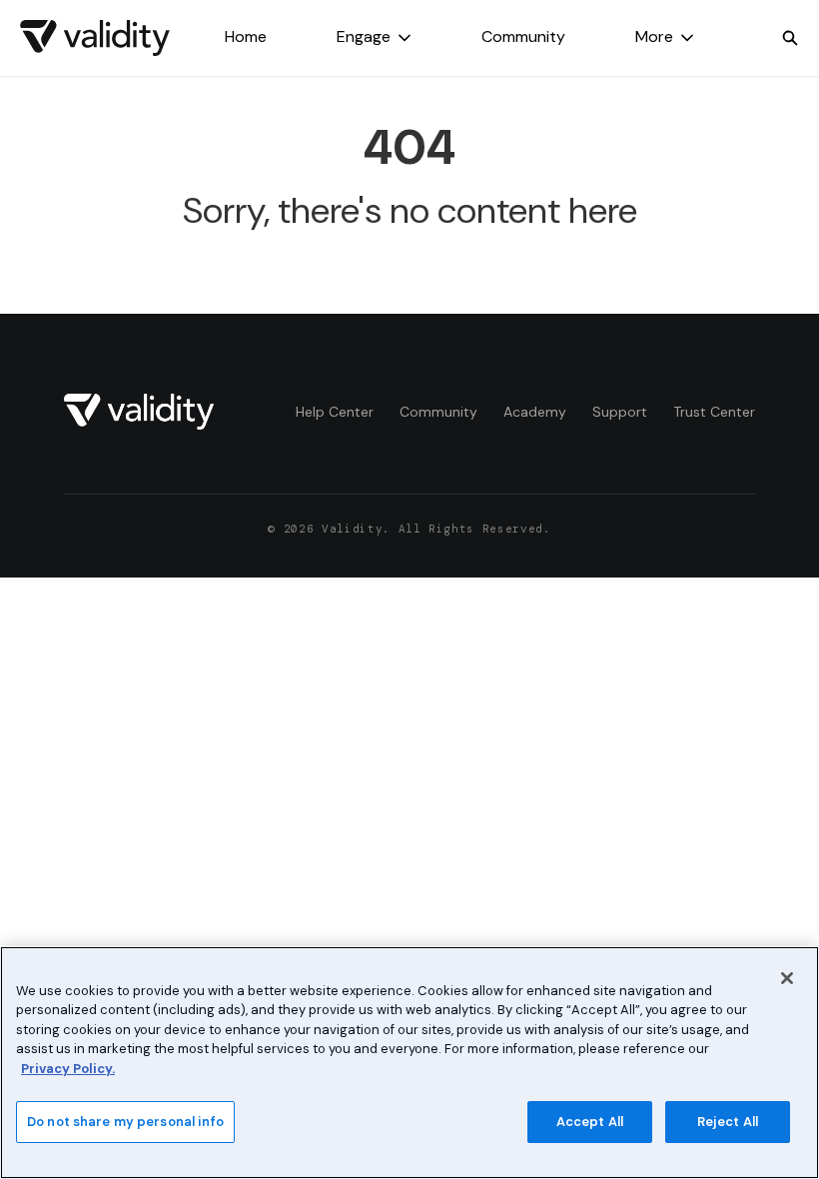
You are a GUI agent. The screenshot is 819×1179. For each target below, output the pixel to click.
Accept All (589, 1121)
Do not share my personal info (125, 1121)
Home (246, 36)
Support (619, 412)
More (654, 36)
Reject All (727, 1121)
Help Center (335, 412)
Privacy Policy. (68, 1068)
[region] (409, 1062)
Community (523, 36)
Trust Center (714, 412)
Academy (534, 412)
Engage (364, 36)
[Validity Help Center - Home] (95, 38)
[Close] (787, 978)
